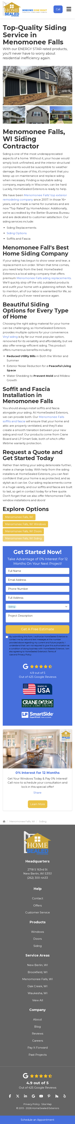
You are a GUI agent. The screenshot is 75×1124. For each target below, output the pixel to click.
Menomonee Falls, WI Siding (23, 538)
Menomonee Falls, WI (19, 517)
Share (37, 792)
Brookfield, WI (38, 972)
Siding (37, 946)
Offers (37, 905)
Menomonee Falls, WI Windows (25, 524)
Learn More (37, 804)
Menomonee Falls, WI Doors (23, 531)
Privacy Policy (31, 1104)
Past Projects (38, 1054)
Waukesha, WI (38, 993)
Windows (37, 932)
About (37, 1019)
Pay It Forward (37, 1047)
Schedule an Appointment (37, 1119)
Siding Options (17, 233)
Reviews (37, 1033)
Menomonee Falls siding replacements (44, 278)
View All (37, 1000)
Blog (37, 1026)
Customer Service (37, 912)
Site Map (46, 1104)
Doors (37, 938)
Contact (37, 898)
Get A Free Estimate (37, 629)
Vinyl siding (10, 336)
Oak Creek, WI (37, 986)
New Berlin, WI (37, 965)
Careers (37, 1040)
